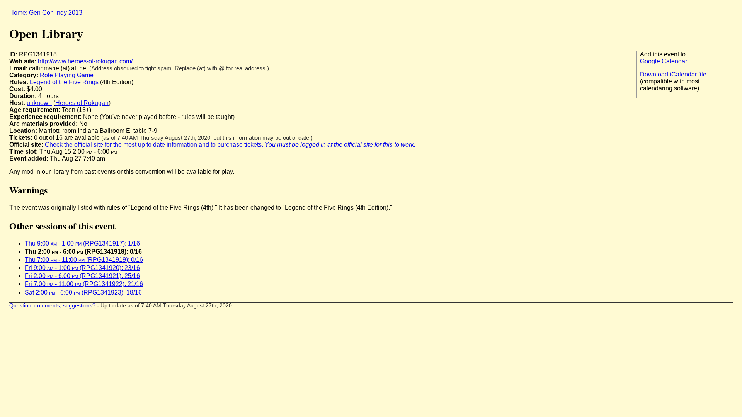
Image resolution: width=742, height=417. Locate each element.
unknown (39, 103)
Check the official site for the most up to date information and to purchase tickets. (230, 144)
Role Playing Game (67, 75)
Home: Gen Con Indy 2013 (45, 12)
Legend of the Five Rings (64, 82)
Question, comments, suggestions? (52, 306)
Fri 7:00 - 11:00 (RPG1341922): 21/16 (84, 284)
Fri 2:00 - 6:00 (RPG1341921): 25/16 (82, 276)
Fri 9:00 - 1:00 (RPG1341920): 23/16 (82, 267)
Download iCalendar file (673, 74)
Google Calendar (663, 61)
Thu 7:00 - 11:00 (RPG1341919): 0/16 (84, 259)
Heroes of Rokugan (82, 103)
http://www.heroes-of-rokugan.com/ (85, 61)
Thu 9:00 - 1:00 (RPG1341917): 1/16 (82, 243)
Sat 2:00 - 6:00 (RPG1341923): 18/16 (83, 292)
